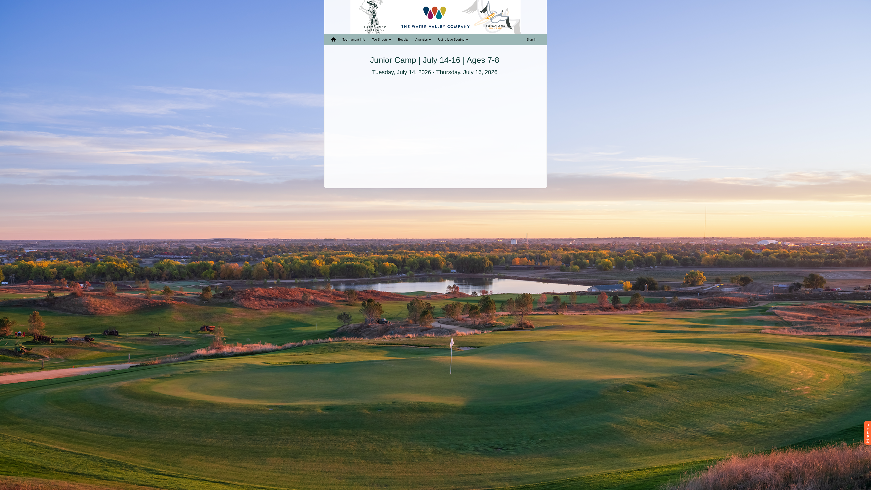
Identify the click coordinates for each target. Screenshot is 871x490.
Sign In (531, 40)
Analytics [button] (422, 40)
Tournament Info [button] (354, 40)
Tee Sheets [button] (380, 40)
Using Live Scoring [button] (451, 40)
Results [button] (403, 40)
